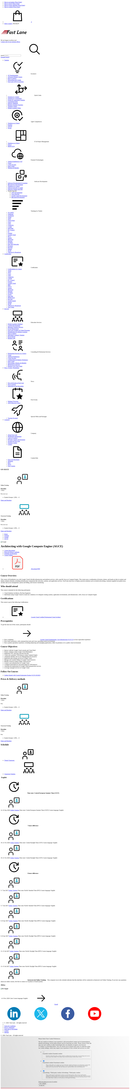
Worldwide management (14, 436)
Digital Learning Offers (14, 108)
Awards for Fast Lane (14, 441)
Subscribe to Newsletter (11, 1029)
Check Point (11, 220)
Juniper (10, 238)
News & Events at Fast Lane (16, 383)
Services (6, 309)
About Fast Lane (12, 435)
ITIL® (9, 145)
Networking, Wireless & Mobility (17, 363)
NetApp (10, 241)
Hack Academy (12, 78)
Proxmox (10, 246)
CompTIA (11, 225)
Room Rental (11, 336)
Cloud (9, 163)
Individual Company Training (16, 335)
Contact (10, 444)
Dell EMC (11, 228)
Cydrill (10, 227)
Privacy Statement (9, 1027)
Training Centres (12, 443)
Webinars (10, 461)
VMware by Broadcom (14, 252)
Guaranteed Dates (13, 101)
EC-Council (11, 230)
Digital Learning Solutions (15, 324)
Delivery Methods (13, 103)
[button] (16, 23)
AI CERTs (11, 212)
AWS (9, 219)
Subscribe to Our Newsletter (16, 386)
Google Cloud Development (19, 196)
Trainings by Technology (15, 98)
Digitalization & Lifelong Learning (17, 332)
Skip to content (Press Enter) (12, 7)
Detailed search (5, 57)
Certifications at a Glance (15, 269)
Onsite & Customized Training (16, 100)
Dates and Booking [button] (6, 500)
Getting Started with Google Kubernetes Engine (22, 675)
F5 (8, 231)
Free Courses (11, 466)
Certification (7, 254)
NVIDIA (10, 243)
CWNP (10, 278)
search (2, 55)
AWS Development (16, 192)
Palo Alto (10, 296)
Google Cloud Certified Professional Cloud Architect (46, 617)
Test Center (11, 307)
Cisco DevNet (15, 194)
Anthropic (10, 214)
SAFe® (10, 126)
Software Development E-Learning (17, 183)
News (9, 464)
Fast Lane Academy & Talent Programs (19, 330)
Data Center (11, 166)
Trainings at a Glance (14, 123)
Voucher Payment (13, 418)
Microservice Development (15, 184)
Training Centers (12, 106)
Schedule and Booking (10, 553)
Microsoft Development (18, 197)
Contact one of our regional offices (10, 42)
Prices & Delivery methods (11, 552)
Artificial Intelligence (14, 356)
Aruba (9, 217)
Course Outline (8, 555)
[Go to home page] (14, 38)
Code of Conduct (12, 438)
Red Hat (10, 247)
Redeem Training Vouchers (15, 105)
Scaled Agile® (12, 301)
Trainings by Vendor (13, 97)
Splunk (10, 249)
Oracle (9, 294)
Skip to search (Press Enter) (12, 4)
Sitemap (6, 1032)
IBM (9, 285)
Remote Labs (11, 338)
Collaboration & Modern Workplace (18, 360)
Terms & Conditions (10, 1026)
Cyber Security (12, 164)
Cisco (9, 222)
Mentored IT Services (14, 364)
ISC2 (9, 236)
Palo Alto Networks (13, 244)
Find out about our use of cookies (47, 1081)
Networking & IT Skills (14, 80)
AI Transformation (13, 75)
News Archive (12, 384)
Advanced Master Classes (15, 77)
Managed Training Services (15, 327)
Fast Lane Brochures (13, 459)
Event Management (13, 329)
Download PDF (35, 569)
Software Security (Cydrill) (15, 188)
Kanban (10, 125)
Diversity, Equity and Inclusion (16, 439)
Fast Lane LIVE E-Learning (16, 81)
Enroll (56, 1004)
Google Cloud (12, 235)
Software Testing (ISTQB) (15, 189)
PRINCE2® (11, 146)
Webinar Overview (13, 401)
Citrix (9, 223)
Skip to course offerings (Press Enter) (14, 5)
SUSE (9, 250)
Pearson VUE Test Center (15, 366)
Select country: (8, 23)
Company (7, 419)
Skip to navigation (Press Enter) (13, 2)
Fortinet (10, 233)
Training (6, 60)
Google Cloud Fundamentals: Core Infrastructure (56, 639)
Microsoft (10, 239)
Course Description (9, 550)
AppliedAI (11, 216)
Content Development (14, 325)
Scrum (9, 128)
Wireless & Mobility (13, 168)
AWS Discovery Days (14, 403)
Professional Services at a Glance (17, 353)
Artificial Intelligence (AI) (15, 161)
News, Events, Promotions (11, 368)
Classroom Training (10, 774)
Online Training (14, 810)
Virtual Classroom (9, 760)
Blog (9, 463)
